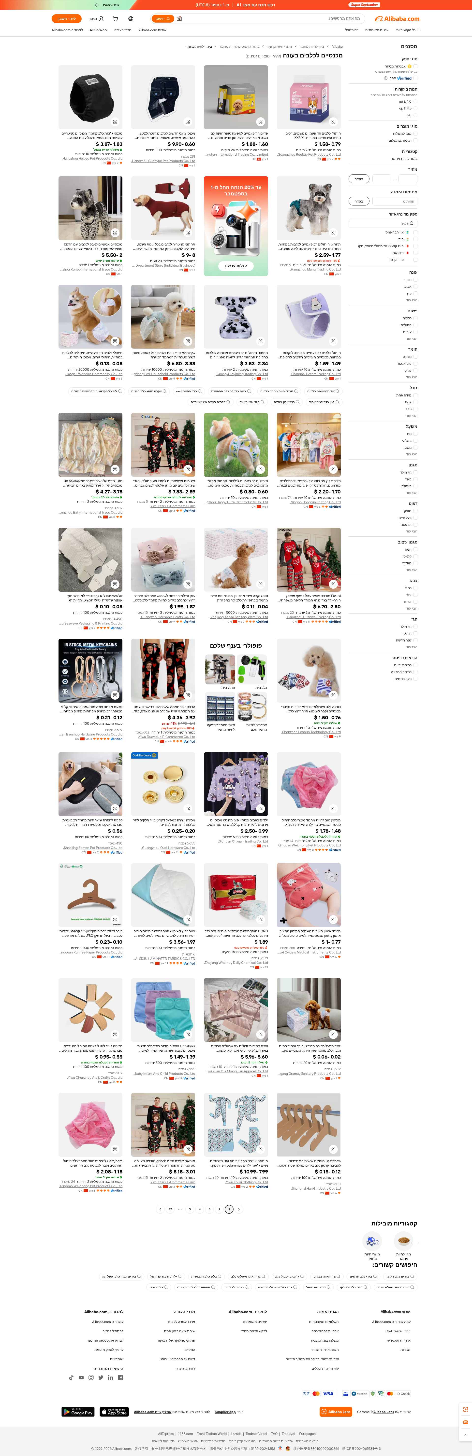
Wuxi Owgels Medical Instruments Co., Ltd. (309, 952)
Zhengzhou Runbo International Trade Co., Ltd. (90, 269)
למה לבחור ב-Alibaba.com (391, 1322)
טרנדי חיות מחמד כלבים (276, 391)
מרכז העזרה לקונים (181, 1322)
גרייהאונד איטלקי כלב (246, 1276)
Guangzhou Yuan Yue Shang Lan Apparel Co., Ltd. (236, 1071)
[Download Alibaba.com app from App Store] (114, 1412)
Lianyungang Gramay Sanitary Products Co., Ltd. (309, 1073)
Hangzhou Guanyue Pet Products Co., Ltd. (163, 161)
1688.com (185, 1434)
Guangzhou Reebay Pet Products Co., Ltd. (309, 154)
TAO (274, 1434)
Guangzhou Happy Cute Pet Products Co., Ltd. (236, 502)
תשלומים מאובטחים (324, 1322)
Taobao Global (256, 1434)
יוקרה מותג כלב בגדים (146, 391)
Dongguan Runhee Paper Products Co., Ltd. (90, 952)
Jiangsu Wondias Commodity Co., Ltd (93, 374)
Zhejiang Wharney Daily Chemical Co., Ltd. (236, 963)
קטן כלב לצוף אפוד (322, 402)
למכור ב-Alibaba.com (107, 1322)
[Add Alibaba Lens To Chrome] (336, 1412)
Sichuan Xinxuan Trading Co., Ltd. (243, 841)
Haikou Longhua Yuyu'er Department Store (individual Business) (163, 265)
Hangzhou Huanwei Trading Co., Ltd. (313, 617)
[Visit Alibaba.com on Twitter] (101, 1377)
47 (170, 1209)
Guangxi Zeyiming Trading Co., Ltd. (242, 374)
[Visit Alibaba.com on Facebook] (120, 1377)
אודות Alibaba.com (396, 1311)
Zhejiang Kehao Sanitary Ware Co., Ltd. (239, 617)
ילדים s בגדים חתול (163, 1276)
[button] (179, 19)
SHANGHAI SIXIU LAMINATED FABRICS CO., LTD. (163, 959)
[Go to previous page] (239, 1209)
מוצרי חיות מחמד (279, 46)
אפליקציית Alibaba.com (152, 1412)
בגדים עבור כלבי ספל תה (119, 1276)
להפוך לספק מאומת (108, 1350)
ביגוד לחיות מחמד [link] (199, 46)
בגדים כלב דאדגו (397, 1276)
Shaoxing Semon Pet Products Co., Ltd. (92, 848)
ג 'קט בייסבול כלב (287, 1276)
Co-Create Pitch (398, 1331)
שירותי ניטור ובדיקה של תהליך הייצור (312, 1359)
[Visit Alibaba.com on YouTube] (81, 1377)
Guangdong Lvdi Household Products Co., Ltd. (163, 374)
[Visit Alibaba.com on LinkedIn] (111, 1377)
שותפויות (116, 1359)
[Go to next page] (160, 1209)
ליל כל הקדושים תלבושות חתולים (94, 391)
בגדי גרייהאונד (250, 402)
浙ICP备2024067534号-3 (361, 1449)
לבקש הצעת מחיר (254, 1331)
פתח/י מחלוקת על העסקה (176, 1340)
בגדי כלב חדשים (361, 1276)
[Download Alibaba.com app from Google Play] (78, 1412)
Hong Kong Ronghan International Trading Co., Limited (236, 154)
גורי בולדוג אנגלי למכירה (275, 1287)
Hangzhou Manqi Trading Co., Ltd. (315, 269)
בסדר (359, 179)
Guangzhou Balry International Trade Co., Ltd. (90, 512)
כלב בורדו (156, 1287)
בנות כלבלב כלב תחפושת (228, 391)
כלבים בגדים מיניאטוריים (208, 402)
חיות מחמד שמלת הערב (393, 1287)
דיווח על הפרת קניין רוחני (177, 1359)
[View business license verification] (280, 1448)
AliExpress (166, 1434)
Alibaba (337, 46)
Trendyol (288, 1434)
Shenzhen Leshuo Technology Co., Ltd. (311, 732)
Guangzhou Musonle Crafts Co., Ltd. (167, 617)
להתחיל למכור (113, 1331)
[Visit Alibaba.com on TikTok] (71, 1377)
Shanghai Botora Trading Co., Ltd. (316, 374)
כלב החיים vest (186, 391)
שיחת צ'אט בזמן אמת (179, 1331)
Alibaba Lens (383, 1412)
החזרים (189, 1350)
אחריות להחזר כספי (324, 1331)
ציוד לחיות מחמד (311, 46)
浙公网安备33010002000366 (316, 1449)
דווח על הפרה (185, 1368)
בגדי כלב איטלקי (351, 1287)
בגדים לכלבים (234, 1287)
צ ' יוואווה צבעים (324, 1276)
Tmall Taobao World (212, 1434)
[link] (465, 1409)
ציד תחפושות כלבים (321, 391)
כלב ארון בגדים (284, 402)
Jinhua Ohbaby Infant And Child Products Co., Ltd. (163, 1073)
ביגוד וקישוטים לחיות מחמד (239, 46)
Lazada (236, 1434)
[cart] (114, 19)
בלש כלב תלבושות (204, 1276)
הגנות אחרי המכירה (324, 1350)
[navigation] (383, 628)
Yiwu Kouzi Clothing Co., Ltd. (246, 1182)
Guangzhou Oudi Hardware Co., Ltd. (168, 848)
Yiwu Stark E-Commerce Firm (172, 506)
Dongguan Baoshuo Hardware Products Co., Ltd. (90, 734)
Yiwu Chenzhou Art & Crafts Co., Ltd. (94, 1077)
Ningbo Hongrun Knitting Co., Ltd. (315, 502)
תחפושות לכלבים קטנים (193, 1287)
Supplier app (225, 1412)
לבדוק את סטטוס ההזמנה (105, 1340)
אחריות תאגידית (399, 1340)
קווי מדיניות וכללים (325, 1368)
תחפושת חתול (316, 1287)
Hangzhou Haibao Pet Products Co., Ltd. (92, 158)
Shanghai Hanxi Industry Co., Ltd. (316, 1188)
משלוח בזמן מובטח (325, 1340)
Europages (307, 1434)
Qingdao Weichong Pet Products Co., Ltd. (309, 845)
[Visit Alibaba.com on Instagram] (91, 1377)
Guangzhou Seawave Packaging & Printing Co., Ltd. (90, 623)
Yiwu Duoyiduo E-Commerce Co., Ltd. (166, 737)
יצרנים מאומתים (255, 1322)
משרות (405, 1350)
